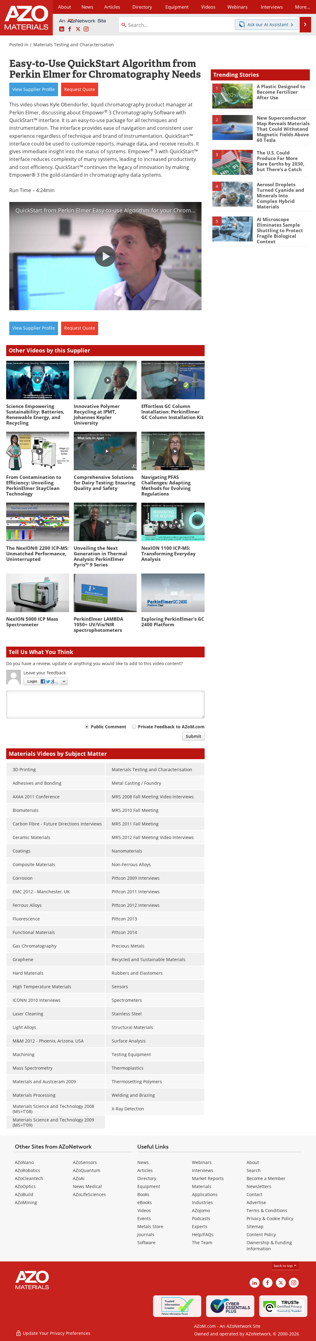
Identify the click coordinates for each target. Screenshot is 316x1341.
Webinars (202, 1162)
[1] (232, 95)
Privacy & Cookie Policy (270, 1218)
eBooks (144, 1202)
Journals (145, 1234)
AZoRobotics (27, 1170)
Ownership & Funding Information (269, 1246)
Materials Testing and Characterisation (73, 44)
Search (254, 1170)
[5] (232, 228)
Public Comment (108, 727)
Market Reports (208, 1178)
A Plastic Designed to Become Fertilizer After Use (281, 92)
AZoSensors (85, 1162)
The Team (202, 1242)
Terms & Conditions (267, 1210)
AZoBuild (24, 1194)
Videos (144, 1210)
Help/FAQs (203, 1234)
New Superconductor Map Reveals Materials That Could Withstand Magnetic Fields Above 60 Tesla (283, 129)
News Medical (87, 1186)
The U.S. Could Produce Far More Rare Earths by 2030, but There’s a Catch (280, 161)
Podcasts (201, 1218)
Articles (145, 1170)
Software (146, 1242)
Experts (199, 1226)
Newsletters (259, 1186)
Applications (205, 1194)
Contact (254, 1194)
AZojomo (201, 1210)
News (143, 1162)
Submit (193, 736)
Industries (202, 1202)
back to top (283, 1265)
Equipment (148, 1186)
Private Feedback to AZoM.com (171, 727)
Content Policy (261, 1234)
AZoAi (79, 1178)
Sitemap (255, 1226)
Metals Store (150, 1226)
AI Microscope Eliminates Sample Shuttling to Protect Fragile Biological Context (280, 230)
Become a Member (266, 1178)
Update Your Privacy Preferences (56, 1333)
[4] (232, 193)
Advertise (256, 1202)
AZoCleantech (29, 1178)
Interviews (202, 1170)
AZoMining (26, 1202)
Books (143, 1194)
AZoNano (24, 1162)
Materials (201, 1186)
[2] (232, 127)
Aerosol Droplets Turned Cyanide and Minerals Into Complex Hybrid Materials (280, 195)
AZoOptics (25, 1186)
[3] (232, 162)
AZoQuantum (86, 1170)
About (253, 1162)
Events (144, 1218)
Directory (142, 7)
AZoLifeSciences (89, 1194)
